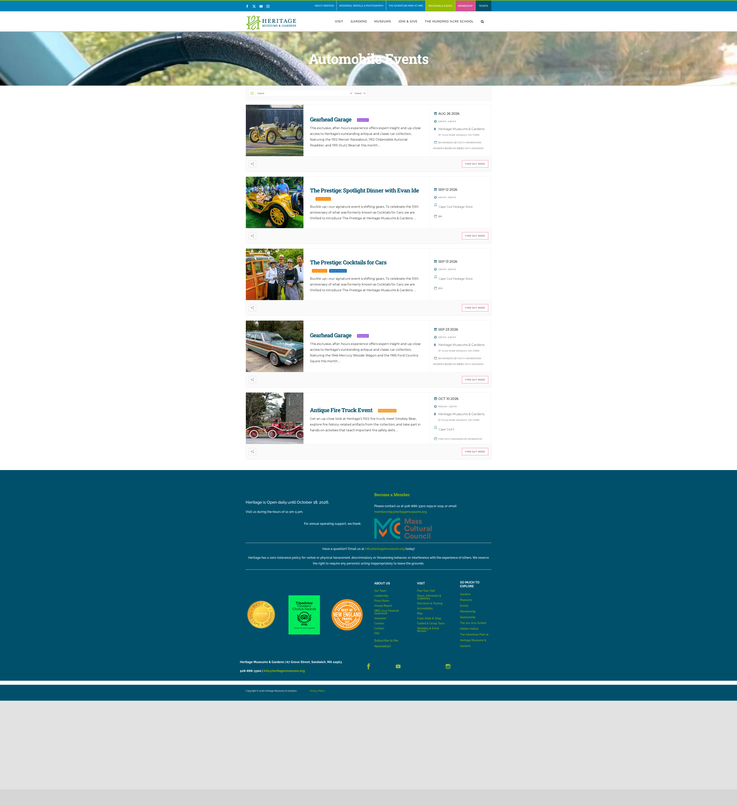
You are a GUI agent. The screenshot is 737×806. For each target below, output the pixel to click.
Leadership (381, 595)
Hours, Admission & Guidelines (429, 597)
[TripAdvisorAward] (304, 597)
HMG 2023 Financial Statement (386, 612)
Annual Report (383, 605)
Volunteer (380, 618)
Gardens (465, 594)
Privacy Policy (317, 691)
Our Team (380, 590)
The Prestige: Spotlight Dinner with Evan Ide (364, 190)
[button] (482, 21)
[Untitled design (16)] (261, 600)
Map (420, 613)
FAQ (376, 633)
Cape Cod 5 (446, 429)
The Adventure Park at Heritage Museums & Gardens (474, 640)
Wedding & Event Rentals (428, 630)
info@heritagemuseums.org (385, 549)
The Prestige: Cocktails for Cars (348, 262)
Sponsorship (468, 617)
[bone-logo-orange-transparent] (347, 600)
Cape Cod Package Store (456, 207)
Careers (379, 623)
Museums (466, 599)
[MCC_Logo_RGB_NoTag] (403, 519)
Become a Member (392, 494)
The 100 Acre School (473, 623)
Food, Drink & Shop (429, 618)
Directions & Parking (430, 603)
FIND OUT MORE (475, 164)
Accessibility (425, 608)
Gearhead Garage (330, 119)
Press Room (381, 600)
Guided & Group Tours (431, 623)
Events (464, 605)
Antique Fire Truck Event (341, 410)
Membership (468, 611)
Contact (379, 628)
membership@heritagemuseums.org (400, 512)
